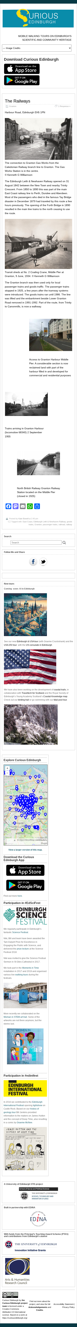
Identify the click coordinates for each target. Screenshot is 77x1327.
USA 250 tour (10, 645)
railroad (62, 524)
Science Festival (20, 932)
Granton (12, 106)
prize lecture (23, 949)
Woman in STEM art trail (15, 1017)
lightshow (37, 1105)
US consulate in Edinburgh (39, 645)
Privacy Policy (68, 1307)
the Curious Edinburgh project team (15, 1303)
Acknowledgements (37, 1307)
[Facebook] (33, 562)
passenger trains (50, 524)
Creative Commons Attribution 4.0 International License (13, 1312)
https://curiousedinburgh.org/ (14, 1318)
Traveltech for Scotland (33, 693)
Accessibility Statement (64, 1304)
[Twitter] (43, 562)
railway (69, 524)
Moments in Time (30, 968)
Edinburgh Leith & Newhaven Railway (49, 522)
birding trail (23, 700)
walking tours (21, 974)
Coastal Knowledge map (55, 696)
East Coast (27, 522)
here (20, 896)
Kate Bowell (23, 519)
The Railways (17, 101)
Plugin (44, 843)
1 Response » (64, 106)
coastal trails (60, 689)
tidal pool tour (60, 700)
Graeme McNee (24, 1122)
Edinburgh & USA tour (27, 641)
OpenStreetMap (27, 840)
